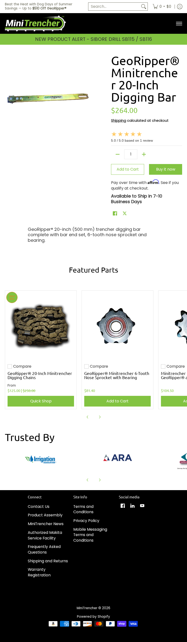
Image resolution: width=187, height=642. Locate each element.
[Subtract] (117, 154)
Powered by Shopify (93, 616)
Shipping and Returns (48, 561)
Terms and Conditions (83, 509)
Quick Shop (41, 401)
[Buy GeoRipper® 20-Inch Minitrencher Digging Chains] (41, 326)
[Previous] (87, 417)
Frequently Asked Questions (44, 549)
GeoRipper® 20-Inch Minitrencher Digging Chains (40, 375)
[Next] (99, 417)
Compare (22, 366)
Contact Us (38, 506)
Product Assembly (45, 515)
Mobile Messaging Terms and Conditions (90, 535)
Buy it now (165, 169)
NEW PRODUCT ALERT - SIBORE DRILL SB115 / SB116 (93, 39)
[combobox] (114, 7)
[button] (115, 213)
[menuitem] (162, 6)
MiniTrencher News (46, 524)
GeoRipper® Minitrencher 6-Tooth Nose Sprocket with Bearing (116, 375)
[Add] (143, 154)
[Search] (144, 7)
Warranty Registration (39, 572)
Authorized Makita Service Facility (45, 535)
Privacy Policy (86, 520)
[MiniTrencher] (35, 23)
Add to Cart (128, 169)
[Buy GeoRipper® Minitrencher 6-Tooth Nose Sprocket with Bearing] (117, 326)
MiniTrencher (87, 608)
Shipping (118, 120)
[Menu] (179, 23)
